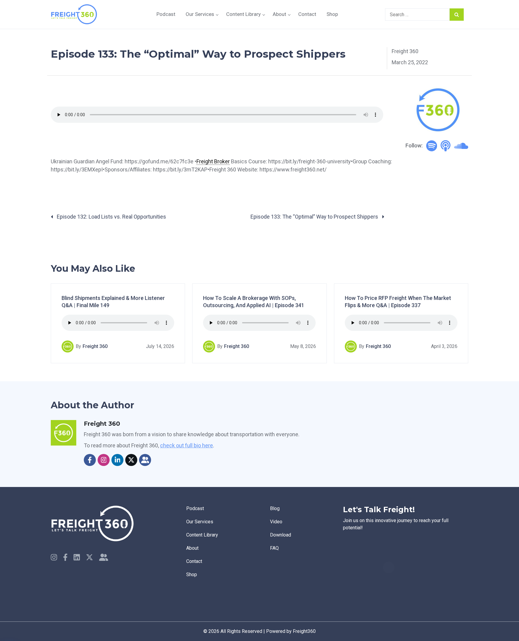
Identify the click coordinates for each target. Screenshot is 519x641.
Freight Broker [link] (213, 161)
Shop (332, 14)
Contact (307, 14)
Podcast (165, 14)
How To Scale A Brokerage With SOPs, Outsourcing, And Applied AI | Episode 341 (253, 301)
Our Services (200, 14)
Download (280, 535)
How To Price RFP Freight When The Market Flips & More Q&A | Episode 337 (398, 301)
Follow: (414, 145)
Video (276, 522)
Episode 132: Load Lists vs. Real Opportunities (111, 216)
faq (274, 548)
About (279, 14)
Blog (275, 508)
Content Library (243, 14)
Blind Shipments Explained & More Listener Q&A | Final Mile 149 (113, 301)
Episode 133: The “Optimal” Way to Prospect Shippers (314, 216)
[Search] (457, 14)
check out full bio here (186, 445)
